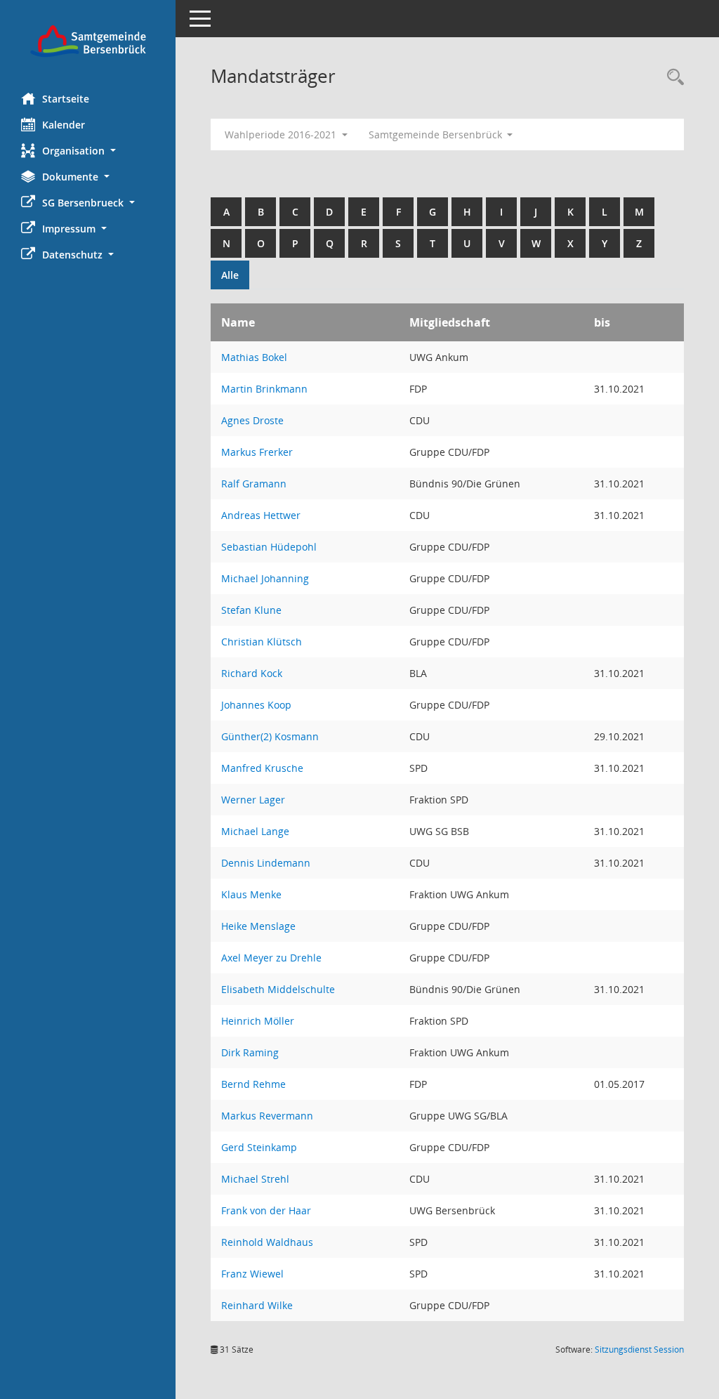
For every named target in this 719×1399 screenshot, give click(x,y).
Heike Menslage (258, 926)
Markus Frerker (257, 452)
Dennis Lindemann (265, 862)
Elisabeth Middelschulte (278, 989)
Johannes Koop (256, 704)
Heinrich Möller (257, 1020)
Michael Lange (255, 831)
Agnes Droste (252, 420)
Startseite (65, 98)
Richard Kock (251, 673)
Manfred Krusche (262, 768)
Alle (230, 275)
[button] (88, 151)
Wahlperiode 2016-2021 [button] (282, 134)
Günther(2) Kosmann (270, 736)
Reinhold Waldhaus (267, 1242)
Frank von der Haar (266, 1210)
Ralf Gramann (253, 483)
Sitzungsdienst (639, 1349)
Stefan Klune (251, 610)
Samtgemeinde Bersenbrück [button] (437, 134)
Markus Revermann (267, 1115)
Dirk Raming (250, 1052)
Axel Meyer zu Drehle (271, 957)
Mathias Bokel (254, 357)
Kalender (63, 124)
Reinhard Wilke (257, 1305)
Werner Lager (253, 799)
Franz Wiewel (252, 1273)
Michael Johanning (265, 578)
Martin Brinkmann (264, 388)
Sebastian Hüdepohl (269, 546)
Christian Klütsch (261, 641)
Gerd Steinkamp (259, 1147)
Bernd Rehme (253, 1084)
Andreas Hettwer (261, 515)
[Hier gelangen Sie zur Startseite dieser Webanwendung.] (88, 41)
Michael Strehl (255, 1178)
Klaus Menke (251, 894)
